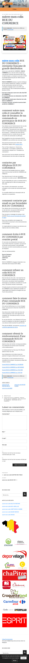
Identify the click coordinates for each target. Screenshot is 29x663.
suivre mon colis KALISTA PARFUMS (11, 503)
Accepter (23, 658)
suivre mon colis (18, 14)
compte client (18, 144)
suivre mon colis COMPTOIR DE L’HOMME (12, 509)
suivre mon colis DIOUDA (8, 514)
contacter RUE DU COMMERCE (11, 397)
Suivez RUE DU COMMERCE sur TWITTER (12, 372)
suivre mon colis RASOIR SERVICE (10, 512)
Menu (15, 9)
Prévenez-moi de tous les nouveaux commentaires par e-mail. (11, 453)
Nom (3, 431)
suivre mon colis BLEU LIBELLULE (10, 506)
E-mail (4, 438)
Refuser (15, 660)
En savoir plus (10, 29)
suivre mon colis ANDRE (7, 388)
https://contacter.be (7, 639)
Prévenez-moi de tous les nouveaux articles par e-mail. (14, 460)
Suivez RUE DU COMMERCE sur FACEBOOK (12, 364)
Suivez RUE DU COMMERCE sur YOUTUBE (12, 370)
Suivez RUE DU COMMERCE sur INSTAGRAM (13, 367)
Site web (4, 444)
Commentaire (6, 414)
